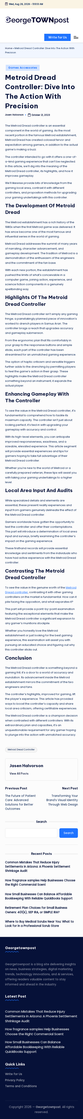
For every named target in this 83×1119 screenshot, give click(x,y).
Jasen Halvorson (26, 765)
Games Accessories (22, 67)
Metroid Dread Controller (21, 749)
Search (41, 822)
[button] (57, 37)
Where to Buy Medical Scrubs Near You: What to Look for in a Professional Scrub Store (39, 924)
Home (8, 48)
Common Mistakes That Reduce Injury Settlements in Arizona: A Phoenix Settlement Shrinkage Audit (37, 866)
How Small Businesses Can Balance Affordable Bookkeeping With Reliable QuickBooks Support (39, 896)
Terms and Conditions (21, 1086)
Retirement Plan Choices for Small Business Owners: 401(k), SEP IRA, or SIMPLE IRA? (36, 910)
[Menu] (76, 37)
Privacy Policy (15, 1080)
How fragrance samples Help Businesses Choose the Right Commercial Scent (40, 882)
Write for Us (13, 1074)
